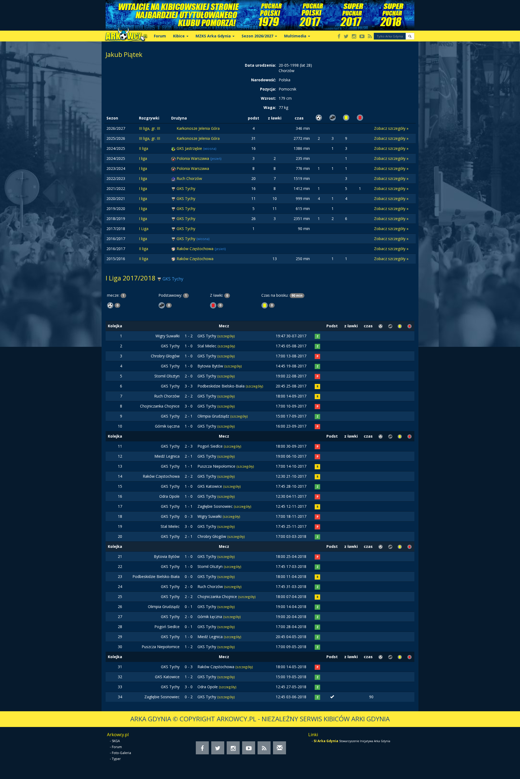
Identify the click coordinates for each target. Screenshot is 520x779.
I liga (143, 158)
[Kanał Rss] (369, 36)
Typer (116, 759)
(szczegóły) (226, 336)
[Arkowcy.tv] (362, 36)
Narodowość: (263, 79)
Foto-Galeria (121, 753)
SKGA (116, 741)
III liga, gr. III (149, 128)
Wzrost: (268, 98)
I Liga (143, 228)
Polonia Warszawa (193, 158)
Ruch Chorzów (189, 178)
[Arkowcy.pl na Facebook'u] (339, 36)
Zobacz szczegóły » (391, 128)
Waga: (270, 107)
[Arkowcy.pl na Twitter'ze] (346, 36)
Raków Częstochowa (195, 248)
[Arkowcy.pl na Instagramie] (354, 36)
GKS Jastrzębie (190, 148)
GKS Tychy (186, 188)
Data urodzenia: (260, 65)
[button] (409, 36)
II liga (143, 148)
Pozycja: (268, 89)
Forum (160, 35)
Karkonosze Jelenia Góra (198, 128)
